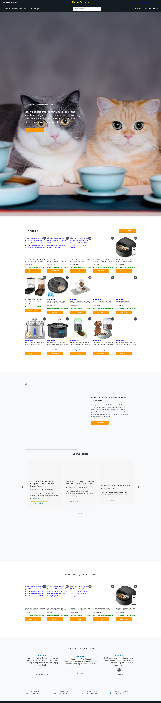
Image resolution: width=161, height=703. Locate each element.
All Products (6, 9)
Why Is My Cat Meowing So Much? (45, 485)
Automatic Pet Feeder (119, 405)
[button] (127, 231)
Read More (39, 500)
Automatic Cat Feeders (19, 9)
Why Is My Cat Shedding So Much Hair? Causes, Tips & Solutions (115, 486)
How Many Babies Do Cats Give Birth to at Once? (79, 484)
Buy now (32, 271)
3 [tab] (79, 513)
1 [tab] (76, 513)
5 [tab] (83, 513)
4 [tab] (81, 513)
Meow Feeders (80, 2)
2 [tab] (78, 513)
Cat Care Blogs (34, 9)
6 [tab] (85, 513)
